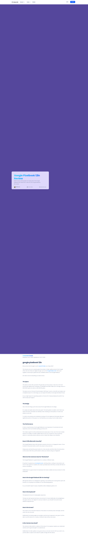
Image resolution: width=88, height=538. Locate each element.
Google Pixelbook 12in (51, 370)
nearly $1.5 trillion (42, 366)
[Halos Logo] (15, 2)
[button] (22, 2)
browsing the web (39, 463)
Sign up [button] (72, 1)
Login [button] (67, 1)
